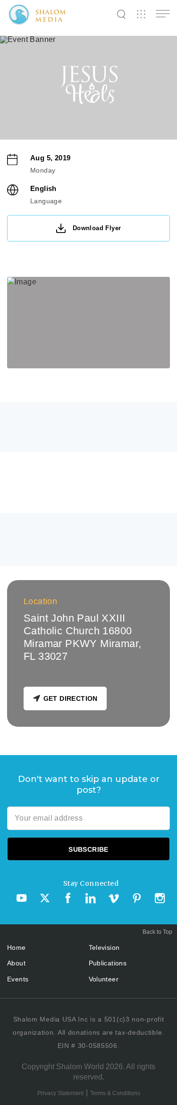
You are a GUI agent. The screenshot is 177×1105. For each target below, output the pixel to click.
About (16, 963)
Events (17, 979)
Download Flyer (97, 228)
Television (104, 947)
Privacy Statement (60, 1093)
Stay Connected (91, 883)
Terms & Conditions (115, 1093)
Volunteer (104, 979)
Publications (108, 963)
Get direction (70, 698)
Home (16, 947)
